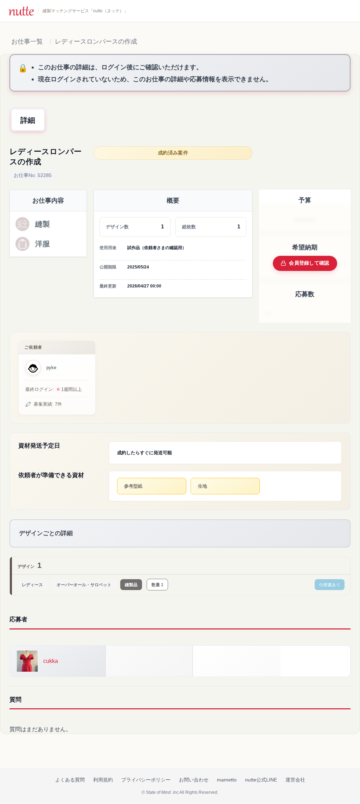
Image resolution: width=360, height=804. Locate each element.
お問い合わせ (193, 780)
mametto (227, 780)
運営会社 (295, 780)
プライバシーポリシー (146, 780)
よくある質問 (70, 780)
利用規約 (103, 780)
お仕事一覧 (27, 41)
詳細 (27, 120)
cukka (50, 661)
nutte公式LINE (261, 780)
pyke (51, 367)
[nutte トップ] (21, 10)
